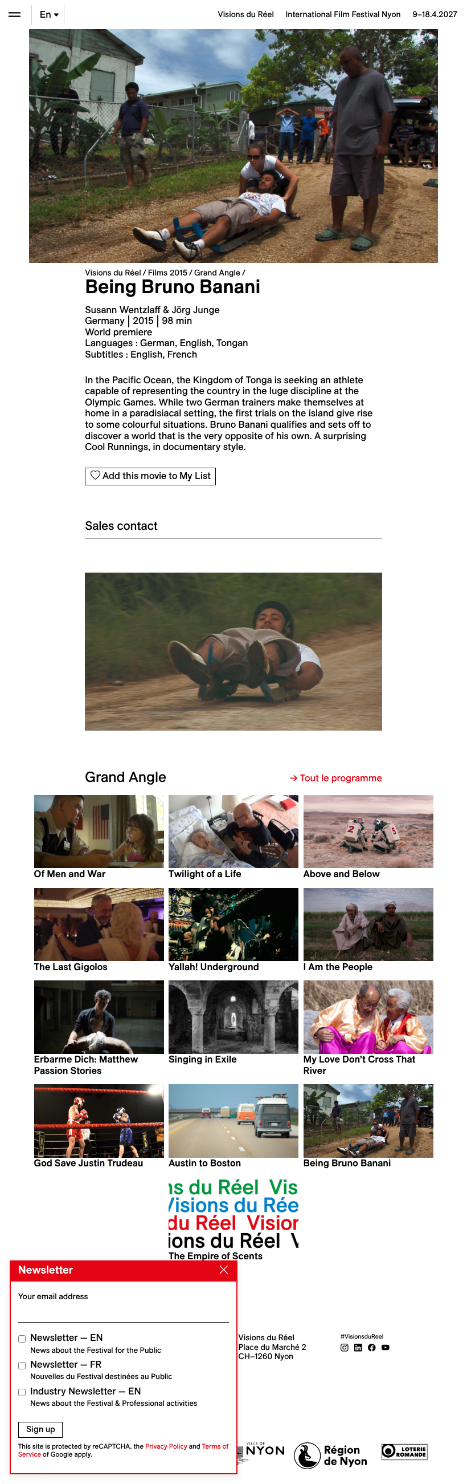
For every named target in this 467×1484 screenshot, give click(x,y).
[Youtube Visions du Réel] (386, 1347)
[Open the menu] (14, 14)
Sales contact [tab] (121, 525)
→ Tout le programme (336, 778)
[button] (159, 656)
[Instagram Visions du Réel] (345, 1347)
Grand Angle (217, 272)
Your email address (53, 1296)
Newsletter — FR (101, 1370)
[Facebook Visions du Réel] (372, 1347)
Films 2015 (167, 272)
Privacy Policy (166, 1446)
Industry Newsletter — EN (114, 1397)
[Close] (222, 1270)
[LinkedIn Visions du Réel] (358, 1347)
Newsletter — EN (95, 1343)
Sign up (40, 1429)
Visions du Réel (113, 272)
